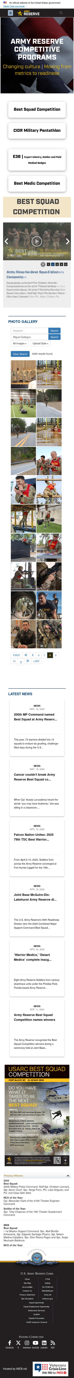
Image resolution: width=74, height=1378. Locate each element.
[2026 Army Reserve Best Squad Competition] (37, 241)
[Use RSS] (52, 1343)
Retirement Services (36, 1311)
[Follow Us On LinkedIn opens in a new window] (44, 1343)
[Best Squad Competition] (23, 634)
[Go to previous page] (33, 655)
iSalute (47, 1283)
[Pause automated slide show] (43, 264)
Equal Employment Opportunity (36, 1307)
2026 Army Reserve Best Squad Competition (32, 274)
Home (27, 1279)
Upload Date (40, 343)
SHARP (36, 1314)
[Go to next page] (21, 661)
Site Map (27, 1283)
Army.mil (47, 1295)
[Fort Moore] (49, 374)
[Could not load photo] (49, 576)
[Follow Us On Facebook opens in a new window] (9, 1343)
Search (54, 330)
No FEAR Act (47, 1287)
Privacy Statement (27, 1295)
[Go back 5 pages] (26, 655)
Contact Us (27, 1291)
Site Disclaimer (27, 1299)
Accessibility (27, 1287)
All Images (19, 343)
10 (14, 661)
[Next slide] (67, 241)
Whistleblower (47, 1291)
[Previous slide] (6, 241)
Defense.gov (47, 1299)
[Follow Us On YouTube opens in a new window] (35, 1343)
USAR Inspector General (36, 1322)
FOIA (47, 1279)
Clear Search (20, 354)
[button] (15, 6)
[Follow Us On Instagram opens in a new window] (27, 1343)
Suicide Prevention (36, 1318)
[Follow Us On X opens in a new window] (18, 1343)
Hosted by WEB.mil (15, 1368)
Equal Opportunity (36, 1303)
